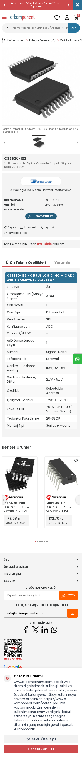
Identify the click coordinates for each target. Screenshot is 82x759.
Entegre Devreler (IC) (42, 40)
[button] (4, 5)
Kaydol (71, 595)
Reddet (39, 716)
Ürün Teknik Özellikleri (26, 262)
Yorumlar (63, 262)
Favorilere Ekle (17, 233)
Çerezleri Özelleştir (41, 739)
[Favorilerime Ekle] (33, 460)
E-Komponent (16, 40)
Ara (74, 28)
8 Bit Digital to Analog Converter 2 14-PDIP (59, 509)
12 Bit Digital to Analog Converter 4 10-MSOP (17, 509)
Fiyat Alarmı (53, 227)
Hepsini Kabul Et (41, 749)
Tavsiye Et (31, 227)
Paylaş (12, 227)
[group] (41, 86)
